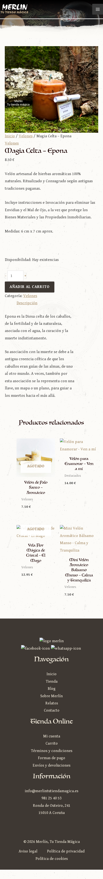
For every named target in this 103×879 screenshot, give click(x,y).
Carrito (52, 743)
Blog (52, 688)
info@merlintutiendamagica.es (51, 791)
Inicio (10, 136)
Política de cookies (51, 859)
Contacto (51, 710)
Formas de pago (51, 758)
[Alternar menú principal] (97, 9)
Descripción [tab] (27, 303)
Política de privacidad (66, 851)
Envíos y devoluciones (51, 765)
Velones (26, 136)
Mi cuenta (51, 736)
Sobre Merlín (51, 696)
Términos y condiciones (51, 751)
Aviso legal (28, 851)
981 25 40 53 (51, 798)
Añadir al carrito (30, 287)
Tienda (51, 681)
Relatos (51, 703)
